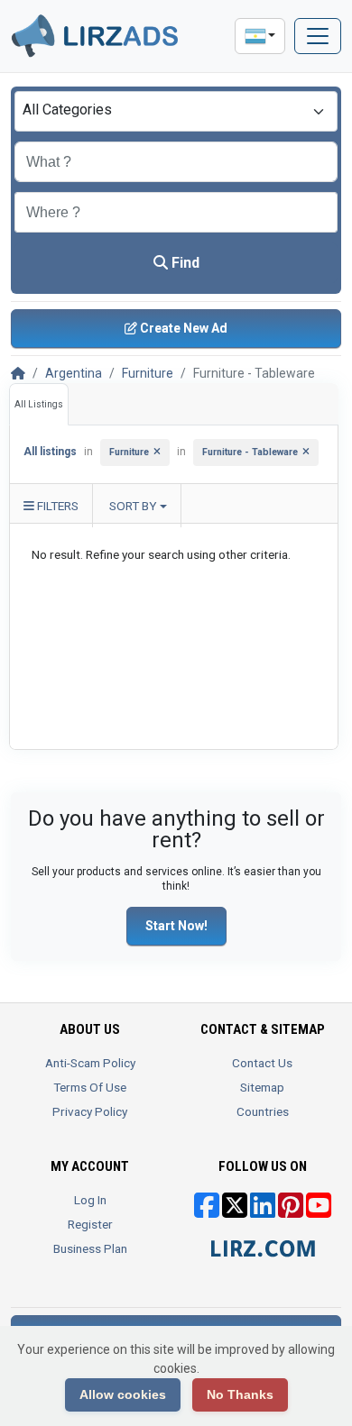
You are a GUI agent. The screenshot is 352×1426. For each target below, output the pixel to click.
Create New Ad (182, 328)
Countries (262, 1111)
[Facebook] (206, 1211)
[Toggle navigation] (317, 36)
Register (90, 1224)
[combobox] (176, 111)
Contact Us (262, 1063)
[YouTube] (318, 1211)
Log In (90, 1200)
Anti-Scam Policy (90, 1063)
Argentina (73, 373)
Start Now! (176, 926)
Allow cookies (122, 1394)
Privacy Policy (89, 1111)
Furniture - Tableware (250, 452)
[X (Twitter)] (234, 1211)
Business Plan (90, 1248)
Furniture (147, 373)
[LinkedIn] (262, 1211)
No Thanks (240, 1394)
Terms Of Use (89, 1087)
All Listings (38, 404)
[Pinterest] (290, 1211)
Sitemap (262, 1087)
